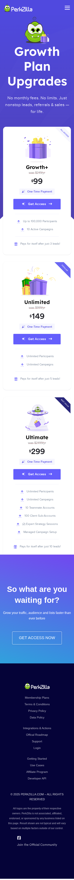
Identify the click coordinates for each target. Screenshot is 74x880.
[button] (36, 192)
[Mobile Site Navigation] (67, 7)
